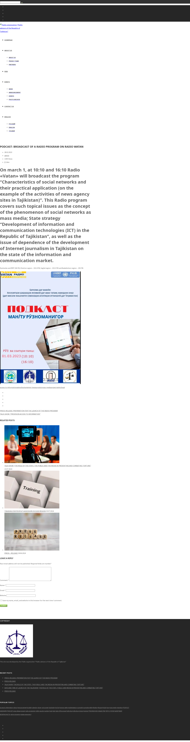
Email (2, 590)
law (108, 708)
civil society (45, 708)
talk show (70, 711)
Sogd (63, 387)
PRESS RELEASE (10, 681)
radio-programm (30, 711)
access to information (8, 387)
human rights (64, 708)
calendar (34, 708)
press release (17, 711)
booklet (29, 708)
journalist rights (87, 708)
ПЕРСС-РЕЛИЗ (110, 711)
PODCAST (10, 711)
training (85, 711)
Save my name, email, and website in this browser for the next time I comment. (32, 600)
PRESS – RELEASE (11, 553)
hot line (32, 387)
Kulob (105, 708)
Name (3, 585)
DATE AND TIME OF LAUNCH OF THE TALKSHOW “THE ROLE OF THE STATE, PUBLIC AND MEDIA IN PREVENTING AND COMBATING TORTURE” (53, 688)
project (53, 387)
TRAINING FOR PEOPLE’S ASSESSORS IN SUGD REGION (25, 511)
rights (58, 387)
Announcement (22, 708)
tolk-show (76, 711)
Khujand (100, 708)
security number (44, 711)
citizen (39, 708)
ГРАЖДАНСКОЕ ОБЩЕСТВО (96, 711)
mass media (46, 387)
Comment (4, 580)
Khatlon (95, 708)
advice (19, 387)
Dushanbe (25, 387)
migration (120, 708)
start (54, 711)
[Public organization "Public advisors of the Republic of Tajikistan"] (12, 31)
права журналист (25, 714)
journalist (38, 387)
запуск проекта (15, 714)
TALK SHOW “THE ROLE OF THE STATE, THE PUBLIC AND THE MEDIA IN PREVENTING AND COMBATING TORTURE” (47, 466)
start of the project (61, 711)
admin (6, 155)
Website (3, 595)
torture (81, 711)
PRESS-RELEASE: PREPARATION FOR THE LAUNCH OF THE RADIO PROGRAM (30, 678)
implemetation (72, 708)
